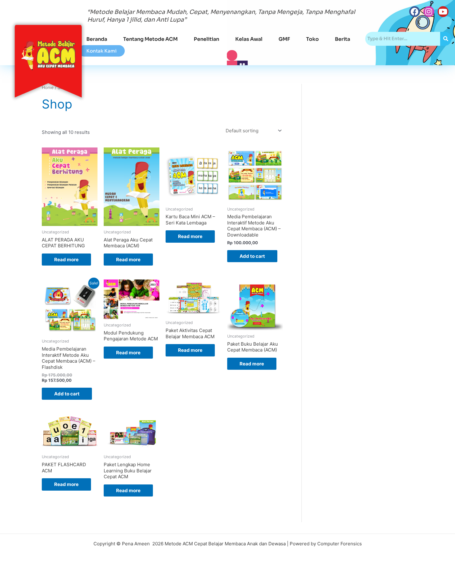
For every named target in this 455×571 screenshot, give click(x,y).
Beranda (96, 39)
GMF (284, 39)
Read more (66, 259)
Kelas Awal (248, 39)
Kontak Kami (101, 51)
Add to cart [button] (252, 256)
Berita (342, 39)
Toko (312, 39)
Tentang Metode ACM (150, 39)
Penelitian (206, 39)
